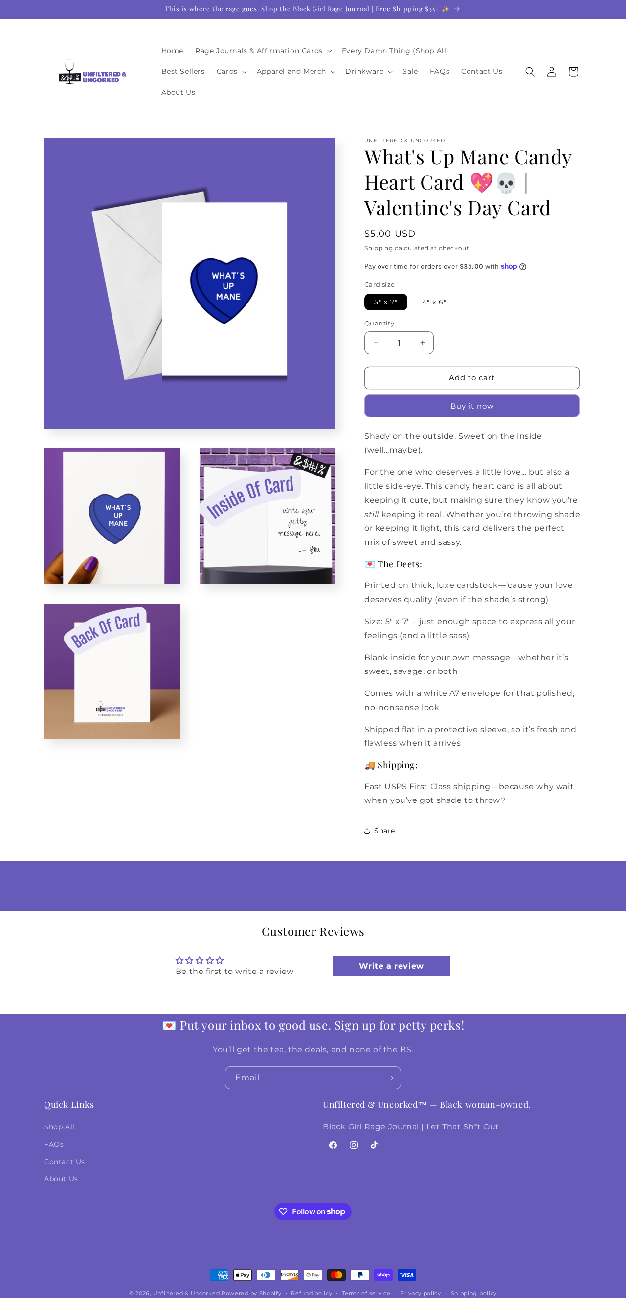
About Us (61, 1178)
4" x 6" (434, 302)
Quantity (379, 323)
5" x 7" (386, 302)
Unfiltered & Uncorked (187, 1293)
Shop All (59, 1127)
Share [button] (384, 830)
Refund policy (311, 1292)
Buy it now (472, 406)
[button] (262, 51)
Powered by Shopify (252, 1293)
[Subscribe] (390, 1077)
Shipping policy (474, 1292)
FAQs (54, 1144)
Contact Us (64, 1161)
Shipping (378, 248)
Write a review (391, 966)
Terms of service (366, 1292)
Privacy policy (420, 1292)
